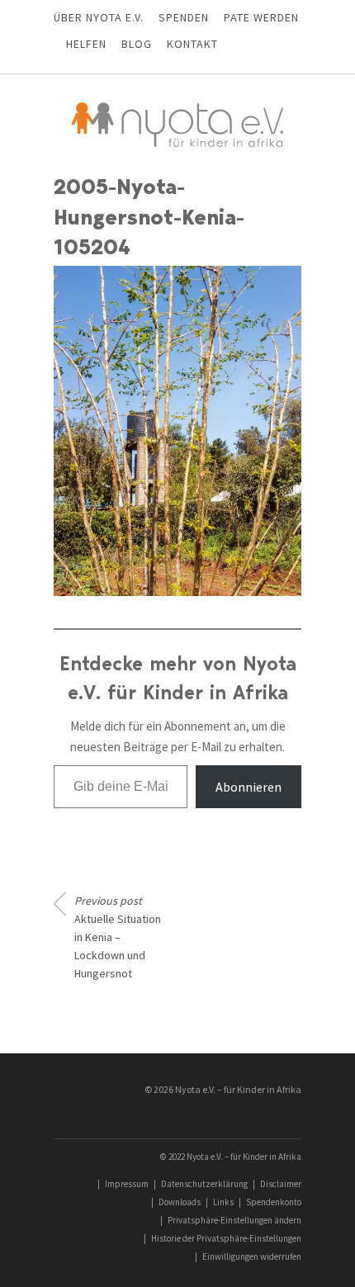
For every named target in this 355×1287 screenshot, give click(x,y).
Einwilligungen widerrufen (251, 1256)
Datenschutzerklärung (204, 1184)
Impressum (127, 1184)
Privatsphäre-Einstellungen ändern (234, 1220)
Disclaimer (280, 1184)
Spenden (184, 17)
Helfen (86, 43)
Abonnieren (248, 786)
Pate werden (261, 17)
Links (223, 1202)
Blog (136, 43)
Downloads (180, 1202)
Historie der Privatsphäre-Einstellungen (226, 1238)
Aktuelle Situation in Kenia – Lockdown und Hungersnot (117, 937)
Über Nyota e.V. (99, 17)
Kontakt (192, 43)
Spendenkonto (273, 1202)
